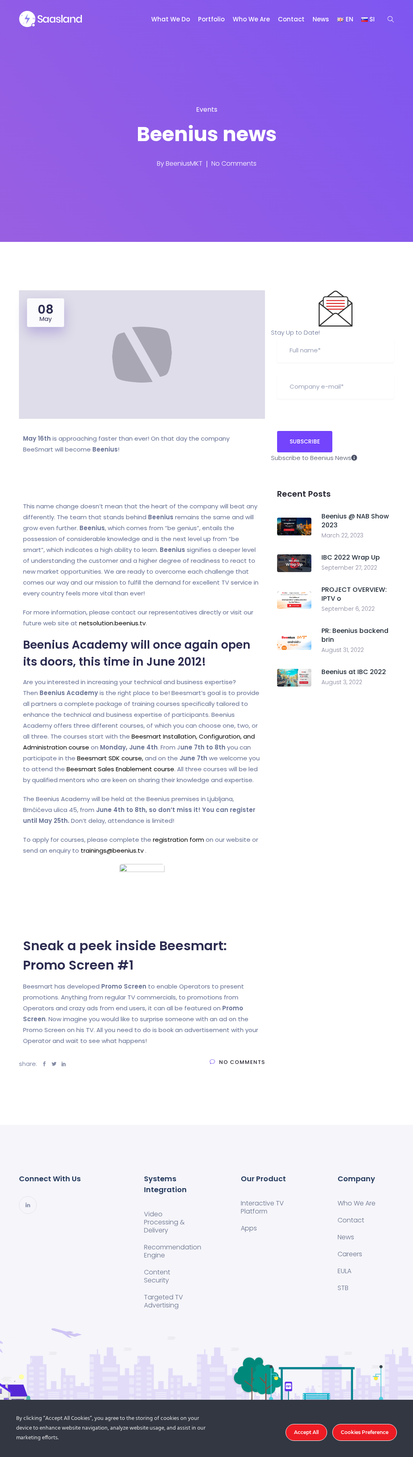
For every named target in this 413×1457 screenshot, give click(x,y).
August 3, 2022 (341, 682)
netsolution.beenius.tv (112, 623)
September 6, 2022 (348, 609)
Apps (249, 1228)
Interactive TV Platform (262, 1207)
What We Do (170, 19)
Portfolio (211, 19)
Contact (291, 19)
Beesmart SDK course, (110, 758)
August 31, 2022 (342, 650)
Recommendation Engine (172, 1251)
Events (206, 109)
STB (343, 1288)
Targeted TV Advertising (163, 1301)
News (321, 19)
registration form (177, 839)
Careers (350, 1254)
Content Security (157, 1276)
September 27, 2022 (349, 568)
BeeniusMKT (184, 163)
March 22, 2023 (342, 535)
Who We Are (251, 19)
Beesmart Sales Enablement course (120, 769)
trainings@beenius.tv (112, 850)
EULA (344, 1271)
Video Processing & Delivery (164, 1222)
